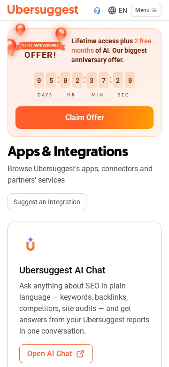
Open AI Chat (49, 353)
